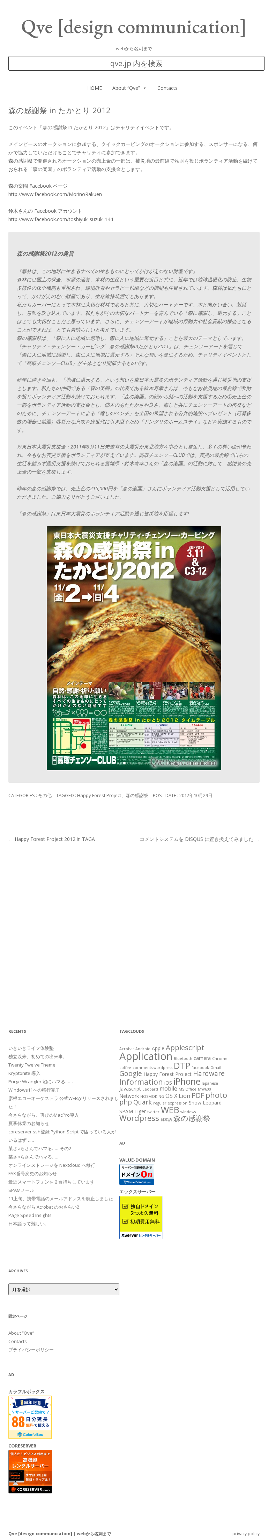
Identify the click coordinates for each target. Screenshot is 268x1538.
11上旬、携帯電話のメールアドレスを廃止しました (60, 1198)
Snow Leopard (205, 1102)
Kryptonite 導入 (24, 1073)
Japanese (210, 1083)
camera (202, 1058)
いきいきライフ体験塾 (31, 1048)
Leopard (150, 1089)
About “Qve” (126, 88)
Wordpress (139, 1117)
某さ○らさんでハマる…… (34, 1157)
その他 (45, 795)
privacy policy (246, 1534)
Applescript (185, 1047)
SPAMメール (21, 1190)
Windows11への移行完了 (34, 1090)
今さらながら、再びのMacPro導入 (43, 1115)
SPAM (126, 1111)
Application (145, 1056)
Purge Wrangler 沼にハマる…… (40, 1081)
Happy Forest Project (99, 795)
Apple (158, 1048)
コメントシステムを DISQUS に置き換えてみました (200, 839)
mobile (168, 1088)
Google (130, 1073)
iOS (168, 1082)
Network (129, 1096)
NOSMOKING (152, 1096)
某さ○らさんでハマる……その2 (39, 1148)
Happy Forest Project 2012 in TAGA (51, 839)
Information (141, 1082)
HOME (94, 88)
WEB (170, 1110)
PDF (198, 1095)
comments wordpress (152, 1067)
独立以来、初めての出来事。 (37, 1056)
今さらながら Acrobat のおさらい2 (43, 1207)
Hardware (209, 1073)
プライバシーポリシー (31, 1349)
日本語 (166, 1119)
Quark (142, 1102)
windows (188, 1111)
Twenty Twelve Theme (31, 1065)
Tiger (140, 1111)
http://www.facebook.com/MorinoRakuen (55, 194)
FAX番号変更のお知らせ (32, 1173)
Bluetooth (183, 1058)
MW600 (204, 1089)
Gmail (215, 1067)
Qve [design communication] (134, 26)
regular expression (170, 1103)
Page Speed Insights (30, 1215)
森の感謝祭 (137, 795)
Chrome (220, 1058)
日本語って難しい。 (28, 1223)
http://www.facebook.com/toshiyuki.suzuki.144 (60, 219)
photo (216, 1095)
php (125, 1102)
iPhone (186, 1081)
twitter (153, 1111)
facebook (200, 1067)
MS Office (187, 1089)
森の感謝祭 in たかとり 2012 (74, 127)
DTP (182, 1065)
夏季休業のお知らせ (28, 1123)
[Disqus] (134, 931)
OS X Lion (177, 1096)
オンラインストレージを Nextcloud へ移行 (51, 1165)
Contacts (167, 88)
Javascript (130, 1088)
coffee (125, 1067)
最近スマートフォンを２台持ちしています (51, 1182)
